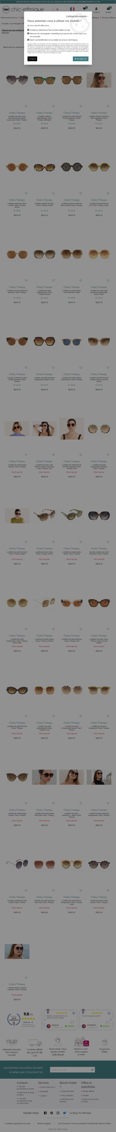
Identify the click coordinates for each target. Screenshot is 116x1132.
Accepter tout (81, 59)
